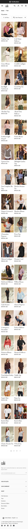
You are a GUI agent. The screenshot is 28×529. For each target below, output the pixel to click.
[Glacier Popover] (20, 295)
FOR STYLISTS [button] (4, 481)
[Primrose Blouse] (7, 343)
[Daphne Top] (7, 29)
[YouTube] (13, 525)
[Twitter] (5, 525)
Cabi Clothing (5, 521)
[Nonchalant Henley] (7, 366)
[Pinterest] (8, 525)
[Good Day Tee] (20, 77)
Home (2, 10)
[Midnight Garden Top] (20, 152)
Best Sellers (4, 506)
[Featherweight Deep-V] (7, 127)
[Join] (25, 472)
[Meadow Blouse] (20, 202)
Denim (2, 508)
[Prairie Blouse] (20, 127)
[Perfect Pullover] (20, 318)
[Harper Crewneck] (7, 202)
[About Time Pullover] (20, 102)
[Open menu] (3, 6)
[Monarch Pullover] (20, 343)
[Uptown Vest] (7, 152)
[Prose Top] (20, 224)
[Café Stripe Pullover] (20, 29)
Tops (2, 498)
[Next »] (20, 450)
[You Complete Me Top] (7, 177)
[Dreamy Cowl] (20, 249)
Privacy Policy (4, 523)
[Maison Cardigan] (7, 249)
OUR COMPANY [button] (5, 486)
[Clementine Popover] (7, 224)
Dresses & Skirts (5, 503)
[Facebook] (2, 525)
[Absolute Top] (7, 102)
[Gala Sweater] (7, 295)
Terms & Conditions (13, 523)
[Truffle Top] (20, 366)
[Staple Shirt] (7, 388)
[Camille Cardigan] (20, 54)
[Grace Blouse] (7, 54)
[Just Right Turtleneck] (7, 77)
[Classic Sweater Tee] (7, 434)
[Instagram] (11, 525)
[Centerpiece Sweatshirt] (7, 318)
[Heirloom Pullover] (7, 272)
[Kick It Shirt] (7, 411)
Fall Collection (4, 496)
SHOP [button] (2, 491)
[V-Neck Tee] (20, 434)
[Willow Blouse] (20, 272)
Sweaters (3, 501)
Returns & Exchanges (17, 521)
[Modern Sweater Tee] (20, 177)
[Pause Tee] (20, 388)
